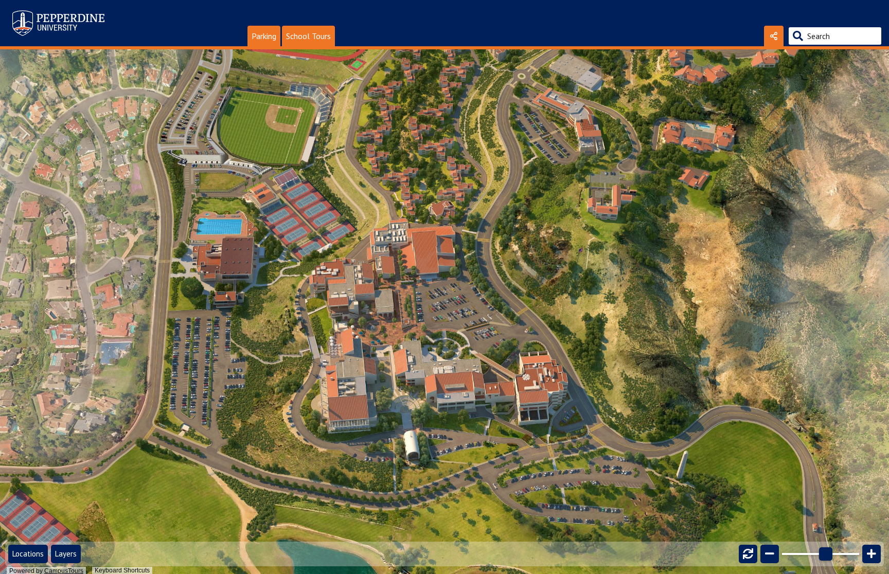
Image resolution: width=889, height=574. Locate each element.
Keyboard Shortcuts (122, 570)
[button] (263, 36)
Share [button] (774, 36)
